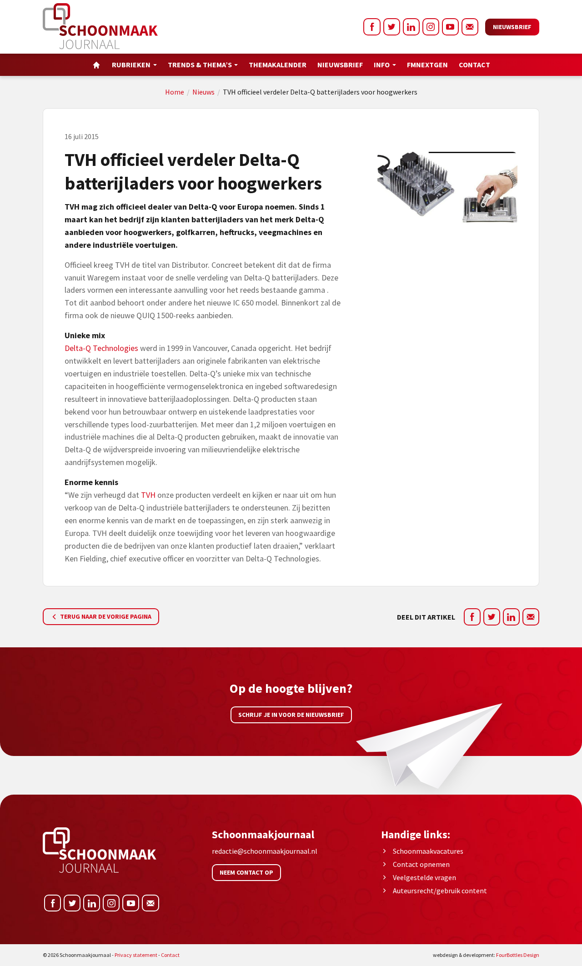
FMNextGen (427, 64)
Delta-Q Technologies (102, 348)
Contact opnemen (421, 864)
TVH (148, 495)
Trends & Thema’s (200, 64)
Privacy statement (136, 954)
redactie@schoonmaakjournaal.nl (264, 851)
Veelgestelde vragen (424, 877)
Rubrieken (131, 64)
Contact (474, 64)
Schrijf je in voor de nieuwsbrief (291, 715)
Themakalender (277, 64)
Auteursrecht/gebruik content (440, 890)
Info (382, 64)
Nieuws (203, 91)
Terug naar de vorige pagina (105, 616)
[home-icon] (96, 65)
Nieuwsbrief (512, 27)
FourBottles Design (486, 954)
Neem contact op (246, 872)
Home (174, 91)
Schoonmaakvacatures (428, 851)
